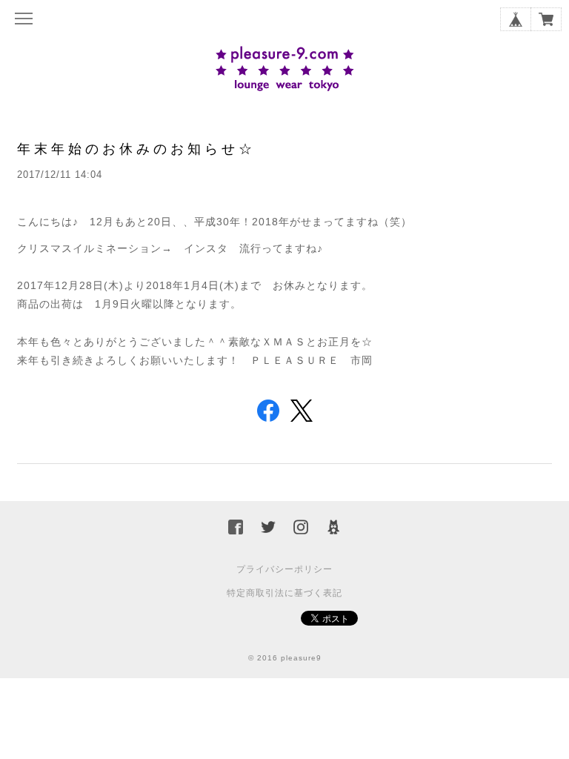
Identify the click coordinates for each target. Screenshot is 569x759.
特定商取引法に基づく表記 (284, 593)
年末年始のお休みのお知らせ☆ (136, 148)
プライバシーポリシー (284, 569)
